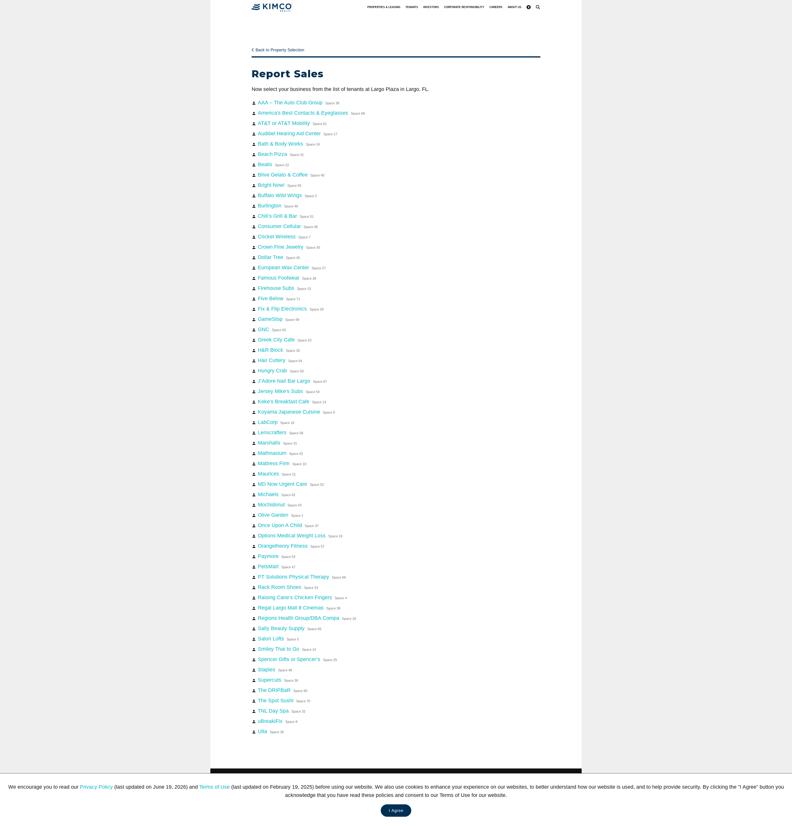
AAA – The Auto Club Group (298, 102)
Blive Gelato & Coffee (291, 175)
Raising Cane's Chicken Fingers (302, 597)
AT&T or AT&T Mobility (292, 123)
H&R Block (279, 350)
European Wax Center (292, 267)
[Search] (538, 7)
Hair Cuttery (280, 360)
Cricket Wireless (284, 236)
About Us (514, 7)
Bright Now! (279, 185)
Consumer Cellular (288, 226)
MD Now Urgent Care (291, 484)
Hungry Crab (281, 370)
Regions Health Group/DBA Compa (307, 618)
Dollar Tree (279, 257)
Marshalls (277, 443)
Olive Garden (280, 515)
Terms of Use (214, 787)
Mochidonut (280, 504)
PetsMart (276, 566)
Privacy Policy (96, 787)
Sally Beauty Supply (289, 628)
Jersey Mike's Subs (289, 391)
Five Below (279, 298)
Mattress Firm (282, 463)
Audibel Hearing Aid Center (297, 133)
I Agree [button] (396, 810)
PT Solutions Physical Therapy (302, 577)
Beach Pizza (281, 154)
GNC (272, 329)
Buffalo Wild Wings (287, 195)
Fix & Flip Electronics (291, 309)
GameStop (278, 319)
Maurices (277, 474)
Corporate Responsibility (464, 7)
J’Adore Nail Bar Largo (292, 381)
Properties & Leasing (383, 7)
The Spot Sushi (284, 700)
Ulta (271, 731)
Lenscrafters (280, 432)
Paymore (276, 556)
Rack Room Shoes (288, 587)
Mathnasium (280, 453)
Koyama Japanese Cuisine (296, 412)
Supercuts (278, 680)
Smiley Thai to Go (287, 649)
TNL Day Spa (281, 711)
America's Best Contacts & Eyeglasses (311, 113)
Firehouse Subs (284, 288)
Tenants (411, 7)
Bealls (273, 164)
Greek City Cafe (284, 339)
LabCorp (276, 422)
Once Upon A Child (288, 525)
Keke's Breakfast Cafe (292, 401)
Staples (275, 669)
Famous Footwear (287, 278)
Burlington (278, 205)
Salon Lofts (278, 638)
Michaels (276, 494)
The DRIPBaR (282, 690)
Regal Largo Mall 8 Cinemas (299, 608)
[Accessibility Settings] (529, 7)
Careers (495, 7)
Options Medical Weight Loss (300, 535)
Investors (431, 7)
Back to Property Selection (280, 50)
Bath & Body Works (289, 144)
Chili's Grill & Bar (286, 216)
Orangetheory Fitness (291, 546)
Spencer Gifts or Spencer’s (297, 659)
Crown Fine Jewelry (289, 247)
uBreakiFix (277, 721)
